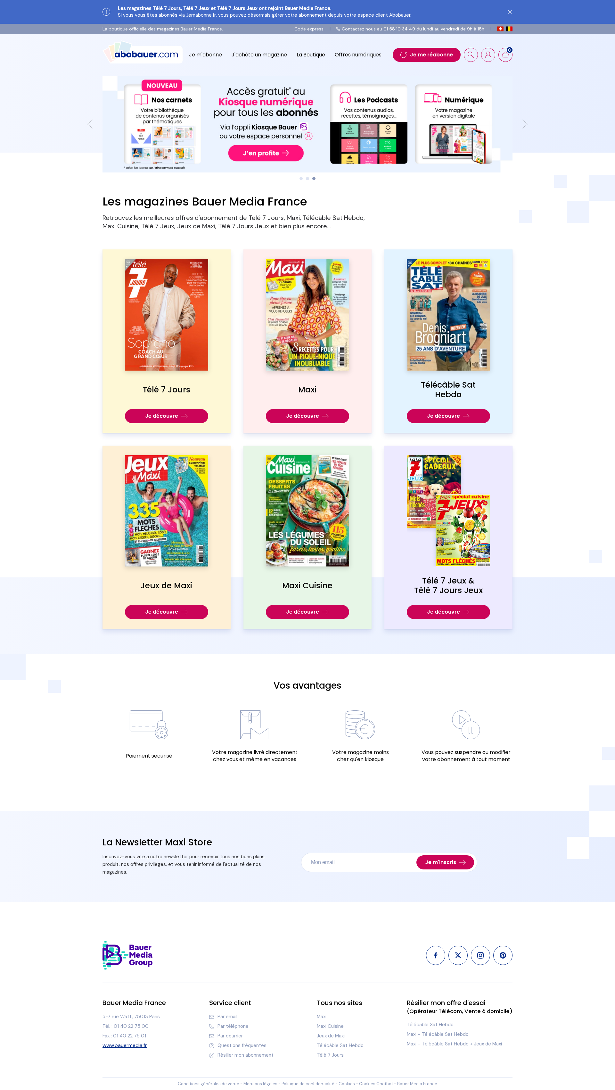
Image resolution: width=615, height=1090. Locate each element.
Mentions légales (260, 1083)
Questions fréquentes (241, 1045)
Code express (309, 29)
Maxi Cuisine (330, 1026)
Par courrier (230, 1036)
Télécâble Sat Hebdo (340, 1045)
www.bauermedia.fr (124, 1045)
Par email (227, 1016)
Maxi (321, 1016)
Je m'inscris (440, 862)
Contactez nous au (413, 29)
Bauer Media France (417, 1083)
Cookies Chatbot (376, 1083)
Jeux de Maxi (331, 1036)
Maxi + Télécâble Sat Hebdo (438, 1034)
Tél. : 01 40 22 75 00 (125, 1026)
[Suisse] (500, 29)
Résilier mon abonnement (245, 1055)
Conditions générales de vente (208, 1083)
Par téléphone (233, 1026)
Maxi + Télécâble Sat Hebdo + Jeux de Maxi (454, 1044)
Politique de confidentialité (308, 1083)
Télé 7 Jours (330, 1055)
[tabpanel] (307, 124)
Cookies (347, 1083)
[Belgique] (509, 29)
